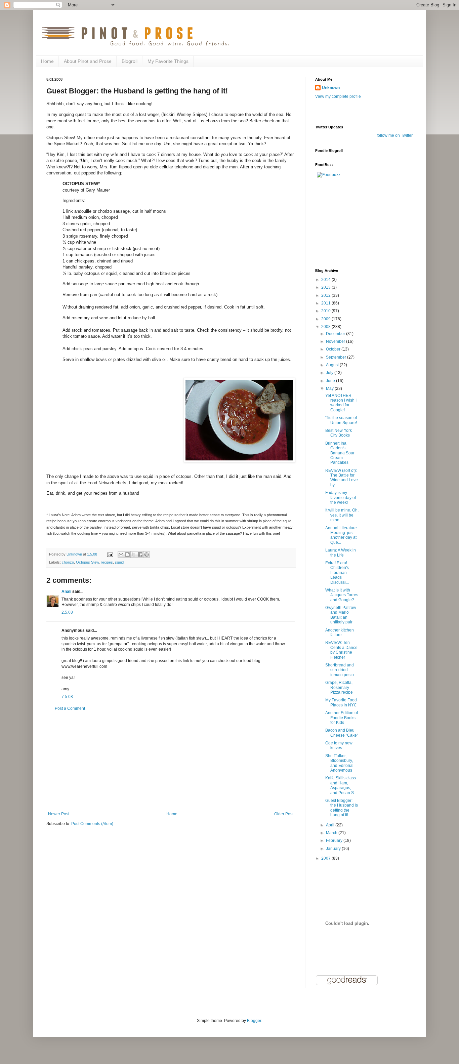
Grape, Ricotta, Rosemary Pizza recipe (339, 687)
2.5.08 (67, 612)
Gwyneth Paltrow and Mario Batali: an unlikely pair (340, 614)
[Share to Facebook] (140, 554)
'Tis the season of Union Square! (341, 420)
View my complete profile (338, 96)
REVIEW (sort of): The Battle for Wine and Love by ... (341, 477)
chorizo (68, 562)
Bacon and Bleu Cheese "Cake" (341, 732)
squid (119, 562)
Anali (66, 591)
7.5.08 (67, 696)
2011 (326, 303)
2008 (326, 326)
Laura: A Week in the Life (340, 552)
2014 (326, 279)
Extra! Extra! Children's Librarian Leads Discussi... (337, 573)
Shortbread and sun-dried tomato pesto (339, 670)
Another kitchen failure (339, 632)
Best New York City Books (338, 433)
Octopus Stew (87, 562)
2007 (326, 858)
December (336, 333)
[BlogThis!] (127, 554)
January (334, 848)
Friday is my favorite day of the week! (340, 497)
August (333, 365)
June (331, 380)
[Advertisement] (170, 761)
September (336, 357)
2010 (326, 311)
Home (47, 61)
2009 (326, 319)
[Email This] (121, 554)
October (333, 349)
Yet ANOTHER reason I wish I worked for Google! (341, 402)
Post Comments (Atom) (92, 823)
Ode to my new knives (338, 745)
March (332, 832)
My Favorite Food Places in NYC (341, 702)
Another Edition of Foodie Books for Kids (341, 717)
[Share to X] (133, 554)
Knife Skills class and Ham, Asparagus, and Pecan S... (341, 785)
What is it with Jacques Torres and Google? (341, 595)
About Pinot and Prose (88, 61)
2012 (326, 295)
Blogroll (129, 61)
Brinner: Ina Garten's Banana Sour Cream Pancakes (339, 453)
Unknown (331, 87)
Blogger (254, 1020)
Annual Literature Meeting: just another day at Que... (341, 535)
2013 (326, 287)
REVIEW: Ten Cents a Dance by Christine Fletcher (341, 649)
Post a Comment (70, 708)
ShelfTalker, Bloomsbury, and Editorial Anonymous (339, 763)
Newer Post (58, 814)
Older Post (283, 814)
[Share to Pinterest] (146, 554)
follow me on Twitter (395, 135)
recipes (107, 562)
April (330, 825)
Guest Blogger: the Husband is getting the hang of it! (341, 807)
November (336, 341)
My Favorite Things (168, 61)
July (330, 372)
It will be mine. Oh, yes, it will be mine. (342, 515)
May (330, 388)
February (334, 840)
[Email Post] (110, 554)
